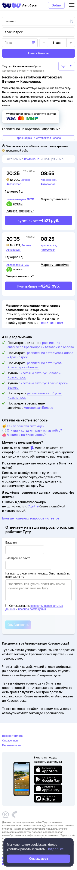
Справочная (10, 740)
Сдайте (33, 506)
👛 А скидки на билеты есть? (24, 435)
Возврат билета (12, 735)
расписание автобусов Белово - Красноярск (40, 355)
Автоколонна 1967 (17, 265)
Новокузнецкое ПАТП (20, 199)
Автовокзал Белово (38, 408)
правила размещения (32, 609)
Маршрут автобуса (55, 199)
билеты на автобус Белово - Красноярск (34, 375)
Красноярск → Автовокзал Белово (38, 137)
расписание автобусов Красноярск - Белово (34, 365)
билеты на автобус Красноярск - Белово (37, 385)
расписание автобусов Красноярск (34, 395)
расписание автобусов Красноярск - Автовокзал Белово (40, 345)
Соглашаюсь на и (34, 607)
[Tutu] (11, 5)
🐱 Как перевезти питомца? (23, 426)
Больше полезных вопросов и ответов (30, 518)
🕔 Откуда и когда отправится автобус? (32, 430)
